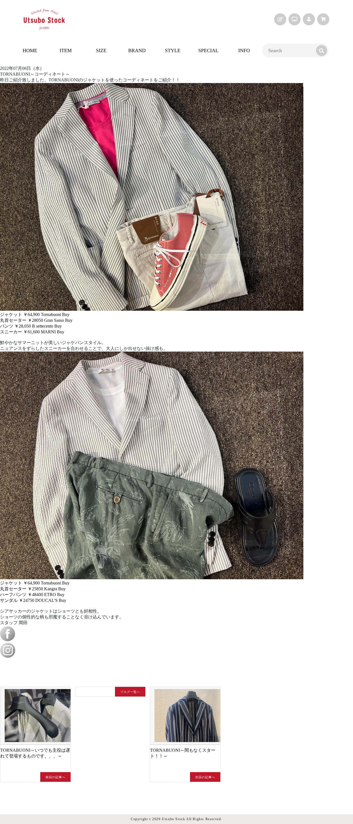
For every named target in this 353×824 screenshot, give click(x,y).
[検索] (321, 50)
